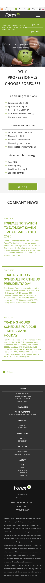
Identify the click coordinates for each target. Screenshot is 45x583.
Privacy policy (22, 510)
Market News (23, 452)
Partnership (22, 434)
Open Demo (35, 31)
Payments (22, 420)
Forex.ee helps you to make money (22, 415)
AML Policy (22, 506)
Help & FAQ (22, 470)
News (22, 468)
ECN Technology (22, 394)
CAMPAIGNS (23, 407)
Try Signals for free (22, 412)
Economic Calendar (22, 454)
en (40, 9)
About (22, 439)
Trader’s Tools (22, 401)
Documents (22, 473)
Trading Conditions (22, 396)
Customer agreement (21, 502)
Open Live (35, 25)
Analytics (22, 447)
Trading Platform (22, 399)
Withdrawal (23, 428)
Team (22, 465)
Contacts (22, 475)
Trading (22, 389)
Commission (22, 441)
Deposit (23, 187)
